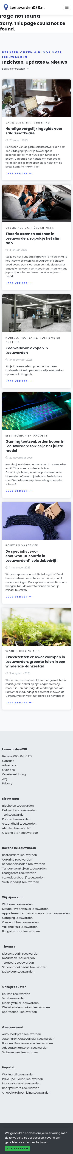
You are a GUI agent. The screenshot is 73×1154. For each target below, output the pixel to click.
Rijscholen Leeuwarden (18, 806)
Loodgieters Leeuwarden (19, 873)
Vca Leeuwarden (13, 998)
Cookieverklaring (14, 774)
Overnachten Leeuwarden (20, 922)
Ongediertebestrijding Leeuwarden (26, 1093)
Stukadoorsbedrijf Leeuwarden (23, 877)
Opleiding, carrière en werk (29, 228)
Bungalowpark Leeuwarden (21, 931)
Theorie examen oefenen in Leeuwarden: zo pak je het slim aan (33, 238)
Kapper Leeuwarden (16, 819)
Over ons (8, 770)
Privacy (7, 783)
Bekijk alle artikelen (13, 68)
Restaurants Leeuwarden (19, 855)
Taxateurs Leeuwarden (18, 963)
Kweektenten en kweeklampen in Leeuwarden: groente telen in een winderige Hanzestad (35, 662)
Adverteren (10, 765)
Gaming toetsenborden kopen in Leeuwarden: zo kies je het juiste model (34, 446)
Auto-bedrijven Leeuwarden (21, 1034)
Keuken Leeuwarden (16, 994)
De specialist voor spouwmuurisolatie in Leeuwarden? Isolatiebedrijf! (31, 556)
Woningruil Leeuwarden (18, 1074)
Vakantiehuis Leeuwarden (20, 927)
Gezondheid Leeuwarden (19, 824)
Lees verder (17, 173)
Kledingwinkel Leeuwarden (20, 1003)
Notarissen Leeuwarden (18, 958)
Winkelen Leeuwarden (17, 904)
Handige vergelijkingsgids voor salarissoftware (34, 131)
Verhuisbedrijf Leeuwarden (20, 882)
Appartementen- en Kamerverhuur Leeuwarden (36, 913)
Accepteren (18, 1148)
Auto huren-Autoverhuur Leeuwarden (28, 1039)
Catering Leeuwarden (17, 860)
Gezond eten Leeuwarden (20, 833)
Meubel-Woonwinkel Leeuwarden (25, 909)
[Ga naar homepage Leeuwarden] (23, 7)
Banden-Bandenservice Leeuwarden (27, 1043)
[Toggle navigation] (67, 7)
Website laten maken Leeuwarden (26, 1007)
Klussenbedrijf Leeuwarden (20, 954)
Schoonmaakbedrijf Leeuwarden (24, 967)
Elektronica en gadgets (26, 435)
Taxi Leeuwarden (13, 815)
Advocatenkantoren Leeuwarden (25, 1048)
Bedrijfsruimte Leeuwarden (20, 1088)
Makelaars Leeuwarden (18, 972)
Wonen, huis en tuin (22, 651)
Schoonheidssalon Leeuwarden (23, 864)
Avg (4, 779)
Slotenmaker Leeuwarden (20, 1052)
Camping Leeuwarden (17, 918)
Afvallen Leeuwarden (16, 828)
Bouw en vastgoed (22, 545)
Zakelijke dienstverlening (27, 122)
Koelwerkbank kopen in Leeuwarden (26, 350)
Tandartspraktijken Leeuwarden (24, 869)
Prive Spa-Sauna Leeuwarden (22, 1079)
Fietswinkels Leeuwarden (19, 810)
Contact (8, 761)
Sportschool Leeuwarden (19, 1012)
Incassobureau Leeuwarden (21, 1083)
